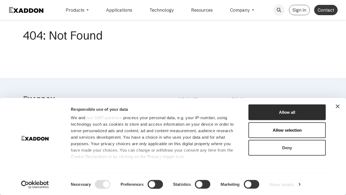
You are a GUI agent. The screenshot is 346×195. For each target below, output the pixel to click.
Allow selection (287, 130)
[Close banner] (338, 106)
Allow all (287, 112)
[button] (279, 10)
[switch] (155, 184)
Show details (281, 184)
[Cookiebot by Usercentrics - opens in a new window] (35, 184)
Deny (287, 147)
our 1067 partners (104, 117)
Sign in (299, 10)
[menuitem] (77, 10)
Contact (326, 10)
